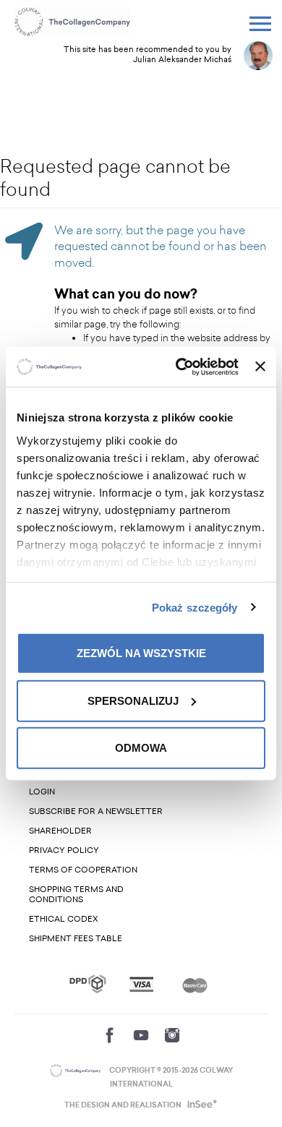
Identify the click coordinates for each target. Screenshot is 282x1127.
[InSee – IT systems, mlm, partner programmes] (200, 1105)
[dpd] (87, 983)
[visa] (141, 984)
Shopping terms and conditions (76, 894)
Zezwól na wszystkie (141, 653)
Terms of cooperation (83, 870)
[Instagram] (172, 1035)
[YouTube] (141, 1035)
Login (42, 792)
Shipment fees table (75, 938)
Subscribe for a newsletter (96, 811)
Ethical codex (63, 919)
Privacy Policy (64, 850)
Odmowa (141, 748)
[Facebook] (109, 1035)
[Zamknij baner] (260, 366)
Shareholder (60, 831)
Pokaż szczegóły (195, 607)
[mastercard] (194, 984)
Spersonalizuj (133, 700)
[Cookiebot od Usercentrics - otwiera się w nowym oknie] (179, 366)
